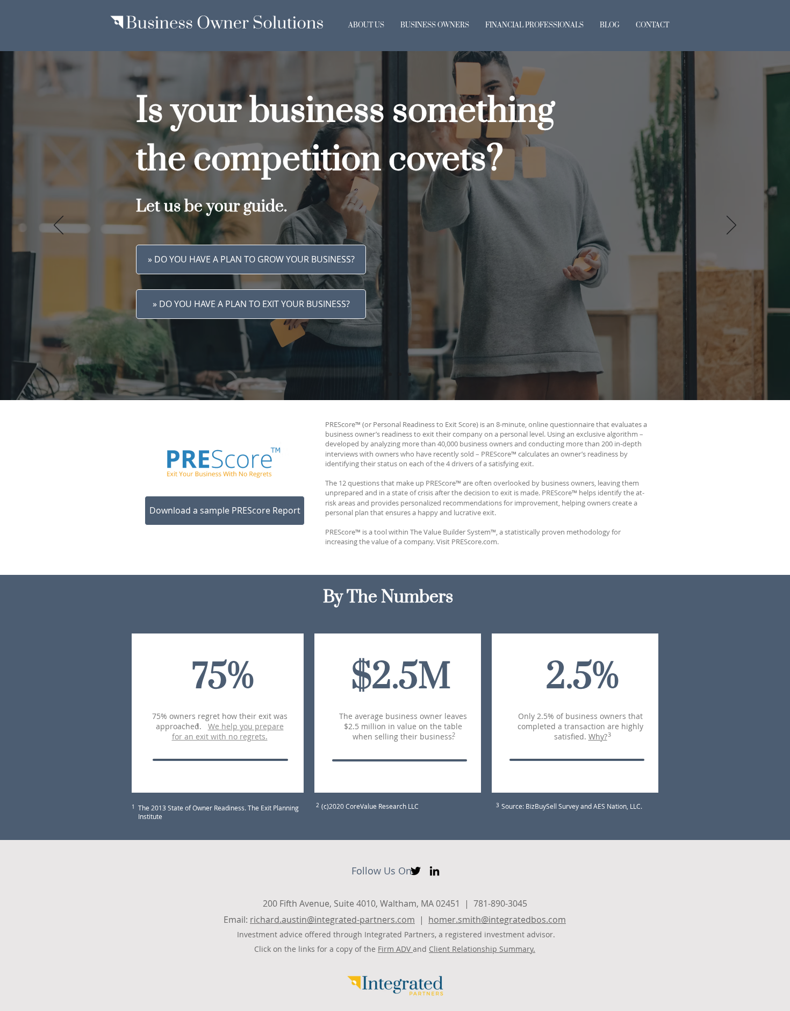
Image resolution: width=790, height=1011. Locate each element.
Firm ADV (395, 949)
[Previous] (58, 226)
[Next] (731, 226)
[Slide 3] (399, 374)
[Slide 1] (380, 374)
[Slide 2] (390, 374)
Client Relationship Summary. (482, 949)
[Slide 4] (409, 374)
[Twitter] (415, 871)
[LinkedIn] (434, 871)
